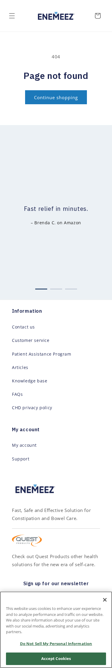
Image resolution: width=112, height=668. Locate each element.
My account (24, 445)
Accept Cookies (56, 658)
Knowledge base (29, 381)
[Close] (104, 599)
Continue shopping (56, 97)
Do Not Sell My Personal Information (56, 643)
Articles (20, 367)
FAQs (17, 394)
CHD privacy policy (32, 407)
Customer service (31, 340)
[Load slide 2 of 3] (56, 288)
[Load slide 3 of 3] (71, 288)
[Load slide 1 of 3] (41, 288)
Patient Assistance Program (41, 354)
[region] (56, 629)
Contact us (23, 327)
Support (20, 459)
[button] (12, 15)
